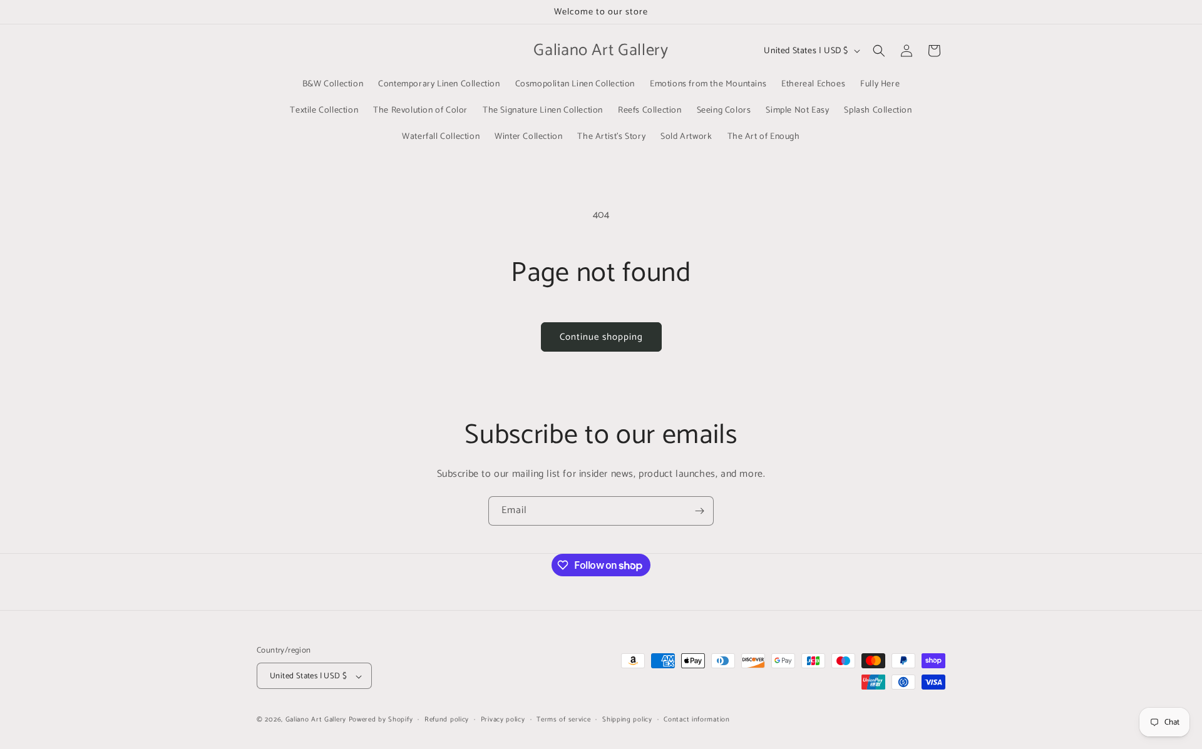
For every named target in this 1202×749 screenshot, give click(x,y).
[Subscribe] (699, 511)
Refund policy (446, 719)
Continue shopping (601, 337)
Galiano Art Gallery (315, 720)
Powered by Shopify (381, 720)
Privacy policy (503, 719)
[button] (879, 50)
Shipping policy (627, 719)
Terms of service (563, 719)
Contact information (696, 719)
